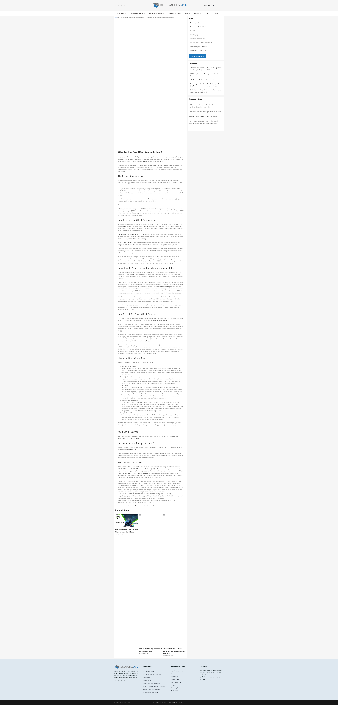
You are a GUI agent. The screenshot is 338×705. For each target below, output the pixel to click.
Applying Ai (174, 688)
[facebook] (115, 5)
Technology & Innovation (198, 50)
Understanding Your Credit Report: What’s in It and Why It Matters (127, 520)
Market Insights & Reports (198, 46)
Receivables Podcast (177, 671)
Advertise (172, 702)
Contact (180, 702)
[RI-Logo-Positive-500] (170, 3)
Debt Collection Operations (198, 39)
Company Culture (195, 23)
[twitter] (121, 5)
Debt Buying (194, 35)
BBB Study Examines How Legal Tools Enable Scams (205, 112)
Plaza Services (171, 505)
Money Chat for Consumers (157, 505)
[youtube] (124, 5)
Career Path (175, 679)
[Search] (214, 5)
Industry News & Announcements (201, 43)
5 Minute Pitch (176, 682)
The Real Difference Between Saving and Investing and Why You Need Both (174, 651)
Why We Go (174, 676)
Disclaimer (155, 702)
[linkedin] (118, 5)
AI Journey (174, 691)
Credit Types (194, 31)
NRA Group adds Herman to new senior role (204, 80)
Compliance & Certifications (199, 27)
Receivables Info (140, 505)
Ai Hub (173, 685)
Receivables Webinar (177, 674)
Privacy (164, 702)
